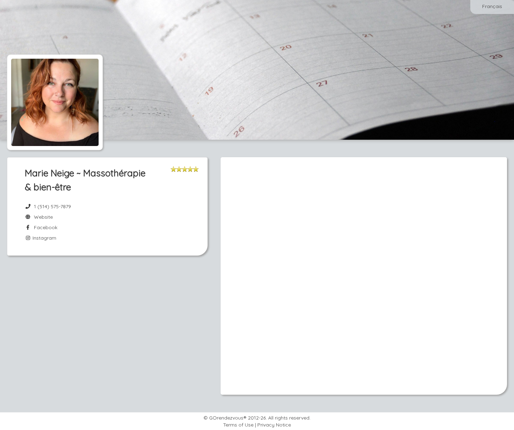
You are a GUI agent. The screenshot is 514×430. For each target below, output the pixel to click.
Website (42, 217)
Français (492, 6)
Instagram (43, 238)
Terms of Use (238, 425)
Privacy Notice (274, 425)
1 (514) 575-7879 (52, 206)
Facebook (44, 227)
